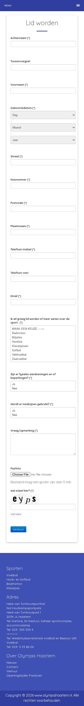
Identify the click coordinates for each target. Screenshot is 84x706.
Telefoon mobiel (23, 249)
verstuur (18, 529)
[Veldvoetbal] (43, 354)
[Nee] (43, 388)
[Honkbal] (43, 341)
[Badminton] (43, 333)
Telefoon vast (19, 272)
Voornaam (19, 84)
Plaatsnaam (20, 226)
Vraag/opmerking (24, 430)
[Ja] (43, 384)
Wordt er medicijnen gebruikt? (32, 404)
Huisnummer (20, 179)
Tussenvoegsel (20, 61)
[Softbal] (43, 350)
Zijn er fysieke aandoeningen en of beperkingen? (33, 376)
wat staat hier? (22, 490)
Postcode (19, 202)
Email (16, 296)
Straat (17, 156)
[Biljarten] (43, 337)
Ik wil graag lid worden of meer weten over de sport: (40, 320)
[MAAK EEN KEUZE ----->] (43, 329)
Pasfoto (16, 468)
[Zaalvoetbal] (43, 359)
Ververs (16, 514)
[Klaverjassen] (43, 346)
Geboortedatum (23, 108)
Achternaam (20, 38)
